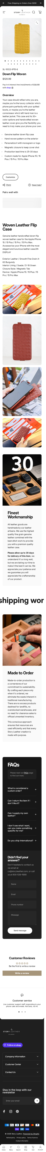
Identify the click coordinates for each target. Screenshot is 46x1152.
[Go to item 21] (32, 63)
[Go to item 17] (20, 63)
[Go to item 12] (39, 60)
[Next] (40, 3)
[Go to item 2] (8, 60)
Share (8, 185)
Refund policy (10, 1138)
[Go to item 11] (35, 60)
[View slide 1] (19, 1011)
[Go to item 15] (14, 63)
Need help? (37, 185)
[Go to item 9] (29, 60)
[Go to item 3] (11, 60)
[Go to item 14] (11, 63)
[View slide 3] (25, 1011)
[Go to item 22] (35, 63)
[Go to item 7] (23, 60)
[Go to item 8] (26, 60)
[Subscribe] (36, 1100)
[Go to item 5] (17, 60)
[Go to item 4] (14, 60)
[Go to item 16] (17, 63)
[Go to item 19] (26, 63)
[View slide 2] (22, 1011)
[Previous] (3, 3)
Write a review (22, 973)
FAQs (26, 773)
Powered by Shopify (31, 1134)
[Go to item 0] (5, 60)
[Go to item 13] (8, 63)
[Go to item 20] (29, 63)
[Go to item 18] (23, 63)
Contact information (22, 1141)
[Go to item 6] (20, 60)
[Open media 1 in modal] (36, 22)
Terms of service (32, 1138)
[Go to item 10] (32, 60)
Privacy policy (21, 1138)
